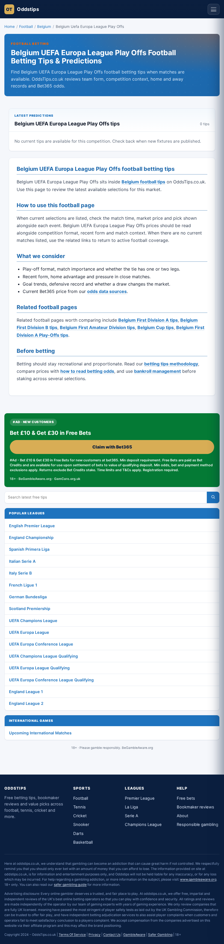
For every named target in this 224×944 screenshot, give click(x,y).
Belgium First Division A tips (148, 320)
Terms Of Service (72, 935)
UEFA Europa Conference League (41, 644)
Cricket (80, 815)
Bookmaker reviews (195, 807)
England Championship (31, 537)
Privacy (95, 935)
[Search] (213, 497)
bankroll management (157, 371)
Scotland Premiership (29, 608)
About (182, 815)
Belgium (44, 26)
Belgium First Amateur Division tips (97, 327)
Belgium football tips (143, 181)
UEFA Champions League (33, 620)
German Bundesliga (28, 596)
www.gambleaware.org (198, 879)
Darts (78, 833)
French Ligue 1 (23, 585)
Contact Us (111, 935)
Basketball (83, 842)
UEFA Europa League (29, 632)
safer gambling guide (70, 885)
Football (26, 26)
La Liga (131, 807)
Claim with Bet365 (112, 447)
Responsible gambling (197, 824)
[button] (214, 9)
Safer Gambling (160, 935)
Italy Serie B (20, 573)
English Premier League (32, 525)
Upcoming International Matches (40, 733)
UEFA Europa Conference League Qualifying (51, 680)
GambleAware (134, 935)
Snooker (81, 824)
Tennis (79, 807)
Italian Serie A (22, 561)
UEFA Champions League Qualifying (43, 656)
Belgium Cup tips (155, 327)
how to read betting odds (87, 371)
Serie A (131, 815)
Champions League (143, 824)
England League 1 (26, 691)
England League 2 (26, 703)
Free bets (186, 798)
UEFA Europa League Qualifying (39, 668)
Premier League (140, 798)
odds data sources (107, 291)
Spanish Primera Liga (29, 549)
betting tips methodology (171, 364)
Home (9, 26)
